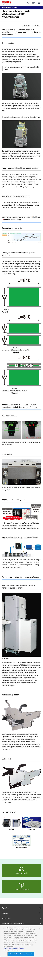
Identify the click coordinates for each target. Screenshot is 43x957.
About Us (5, 908)
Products (5, 913)
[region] (21, 941)
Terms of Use (6, 918)
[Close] (40, 928)
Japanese (27, 25)
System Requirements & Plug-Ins (13, 923)
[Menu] (39, 2)
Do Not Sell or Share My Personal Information (20, 954)
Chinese (36, 25)
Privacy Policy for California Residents (14, 948)
